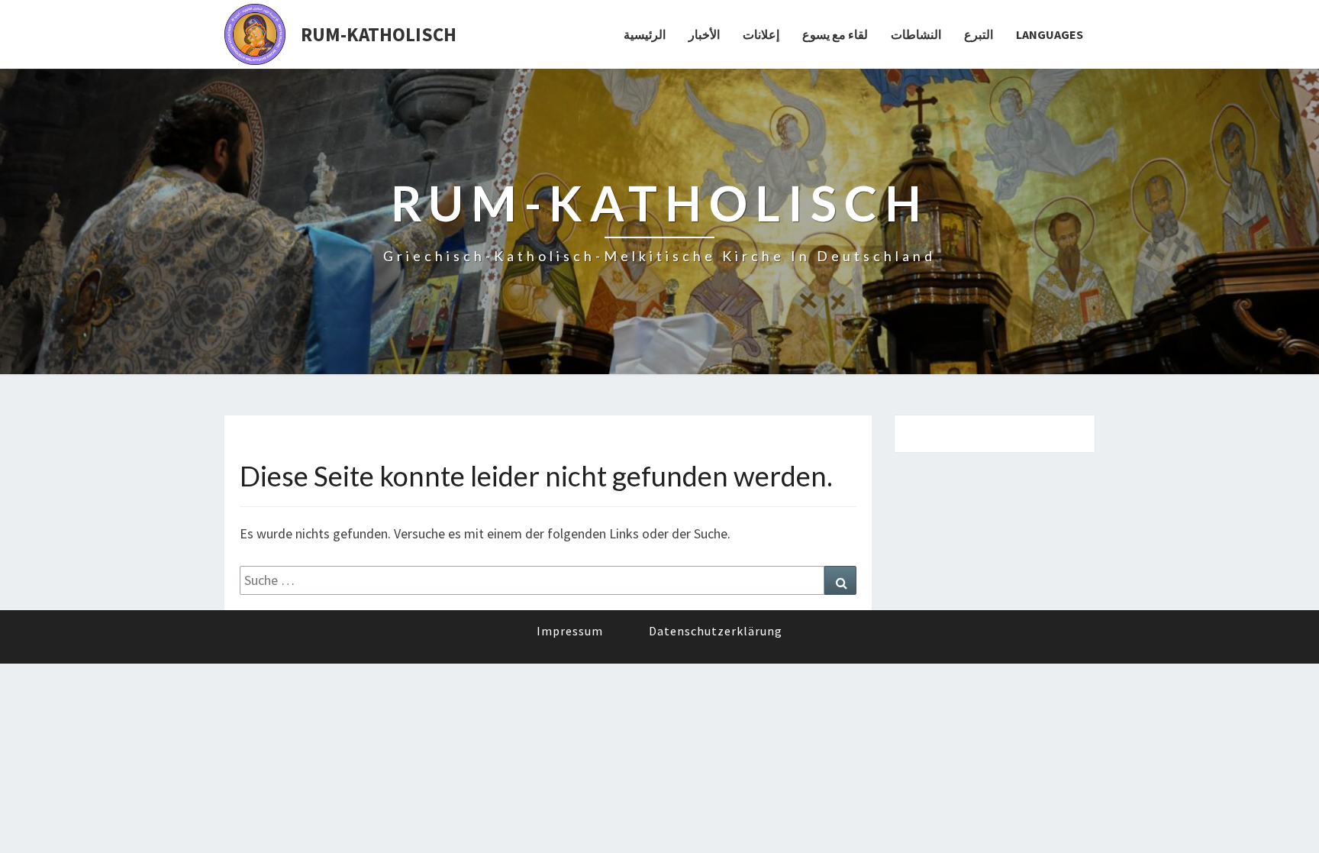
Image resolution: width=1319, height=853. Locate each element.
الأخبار (704, 34)
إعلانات (761, 34)
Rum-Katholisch (378, 34)
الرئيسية (645, 34)
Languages (1049, 34)
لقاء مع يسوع (835, 34)
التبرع (978, 34)
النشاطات (916, 34)
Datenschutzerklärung (715, 630)
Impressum (570, 630)
